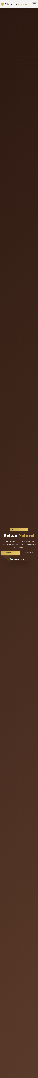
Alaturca (16, 4)
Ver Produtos (10, 553)
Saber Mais (29, 553)
